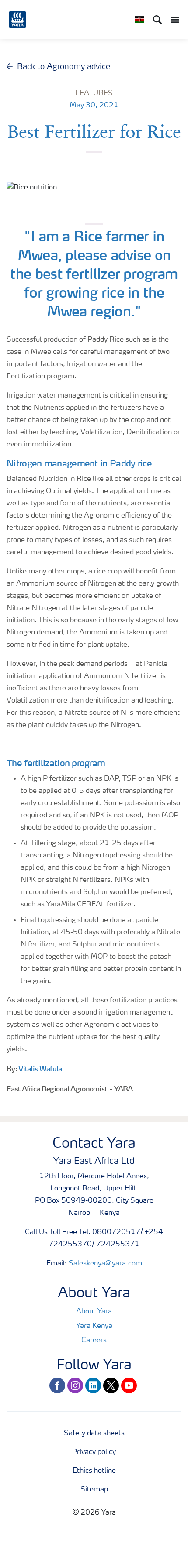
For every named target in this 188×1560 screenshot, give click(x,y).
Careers (94, 1340)
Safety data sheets (94, 1433)
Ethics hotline (94, 1470)
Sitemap (94, 1489)
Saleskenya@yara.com (105, 1263)
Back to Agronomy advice (63, 67)
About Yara (94, 1311)
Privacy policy (94, 1452)
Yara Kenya (94, 1326)
